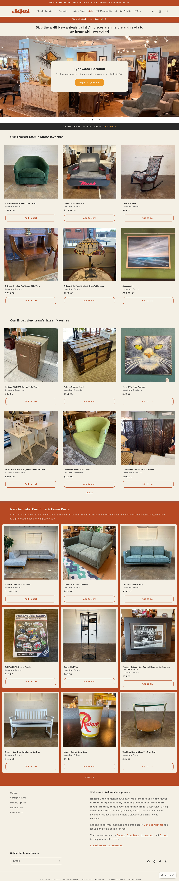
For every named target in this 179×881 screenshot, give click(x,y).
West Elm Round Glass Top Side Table (140, 752)
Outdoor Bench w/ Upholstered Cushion (22, 752)
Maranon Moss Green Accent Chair (20, 203)
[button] (46, 11)
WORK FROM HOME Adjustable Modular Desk (25, 470)
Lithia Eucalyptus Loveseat (76, 584)
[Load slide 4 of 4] (93, 120)
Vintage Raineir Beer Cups (75, 752)
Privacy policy (101, 879)
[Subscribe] (59, 861)
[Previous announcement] (11, 2)
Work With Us (16, 812)
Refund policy (86, 879)
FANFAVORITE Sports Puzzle (18, 667)
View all (89, 492)
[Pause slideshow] (106, 120)
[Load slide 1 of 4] (80, 120)
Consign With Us (18, 798)
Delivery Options (18, 803)
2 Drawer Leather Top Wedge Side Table (22, 286)
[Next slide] (99, 120)
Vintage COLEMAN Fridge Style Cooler (22, 387)
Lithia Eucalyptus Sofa (133, 584)
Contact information (117, 879)
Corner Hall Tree (71, 667)
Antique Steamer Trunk (74, 387)
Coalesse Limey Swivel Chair (77, 470)
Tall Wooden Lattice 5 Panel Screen (138, 470)
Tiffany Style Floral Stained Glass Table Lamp (84, 286)
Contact (14, 793)
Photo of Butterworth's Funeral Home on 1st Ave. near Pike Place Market (146, 668)
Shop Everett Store (89, 84)
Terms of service (134, 879)
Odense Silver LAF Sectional (18, 584)
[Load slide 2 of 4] (84, 120)
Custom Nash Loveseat (74, 203)
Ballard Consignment (53, 879)
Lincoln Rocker (129, 203)
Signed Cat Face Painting (134, 387)
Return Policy (16, 808)
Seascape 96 (128, 286)
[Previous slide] (73, 120)
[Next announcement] (168, 2)
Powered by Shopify (70, 879)
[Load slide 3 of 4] (88, 120)
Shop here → (109, 126)
